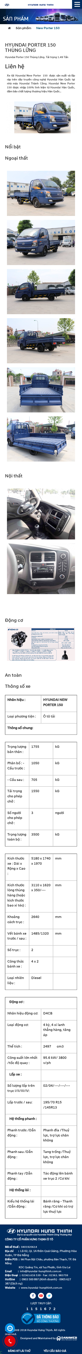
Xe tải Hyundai (16, 75)
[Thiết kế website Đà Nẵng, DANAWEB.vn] (66, 1338)
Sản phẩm (23, 28)
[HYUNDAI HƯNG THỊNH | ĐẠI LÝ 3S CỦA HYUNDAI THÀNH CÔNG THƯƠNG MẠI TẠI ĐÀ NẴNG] (37, 4)
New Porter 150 (48, 28)
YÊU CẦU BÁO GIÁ (55, 1351)
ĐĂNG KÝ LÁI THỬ (19, 1351)
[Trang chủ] (10, 28)
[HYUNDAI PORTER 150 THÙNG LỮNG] (41, 117)
